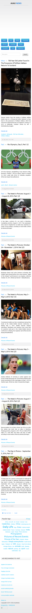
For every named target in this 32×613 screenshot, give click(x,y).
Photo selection (23, 532)
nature (10, 549)
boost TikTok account (6, 592)
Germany (17, 530)
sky (20, 548)
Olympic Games (13, 185)
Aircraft (11, 522)
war (20, 550)
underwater (15, 550)
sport (2, 185)
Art (15, 522)
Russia (26, 539)
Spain (3, 544)
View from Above (26, 544)
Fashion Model (26, 527)
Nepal (16, 532)
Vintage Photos (7, 546)
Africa (6, 522)
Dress (19, 527)
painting (16, 548)
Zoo (13, 546)
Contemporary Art (26, 524)
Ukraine (19, 544)
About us (3, 600)
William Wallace (5, 135)
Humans (23, 530)
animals (18, 546)
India (28, 530)
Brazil (6, 185)
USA (14, 544)
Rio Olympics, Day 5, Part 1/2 (18, 144)
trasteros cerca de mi (6, 585)
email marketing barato (7, 588)
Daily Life (8, 526)
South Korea (27, 541)
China (18, 524)
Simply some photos (16, 541)
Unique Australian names (7, 578)
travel (27, 548)
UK (11, 544)
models (5, 548)
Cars (26, 522)
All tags (28, 518)
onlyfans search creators (7, 574)
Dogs (15, 527)
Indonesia (7, 532)
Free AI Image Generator (7, 568)
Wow (3, 61)
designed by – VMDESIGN (8, 605)
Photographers (16, 534)
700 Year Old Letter (18, 134)
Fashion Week (6, 530)
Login (15, 513)
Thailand (7, 544)
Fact (2, 144)
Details (3, 131)
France (13, 530)
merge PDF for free (6, 581)
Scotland (3, 134)
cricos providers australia (7, 595)
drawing (27, 546)
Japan (12, 532)
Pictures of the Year (11, 539)
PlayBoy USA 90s (5, 571)
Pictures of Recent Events (8, 236)
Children (13, 524)
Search (25, 54)
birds (23, 546)
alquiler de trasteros (6, 564)
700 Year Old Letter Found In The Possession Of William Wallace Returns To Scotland (15, 63)
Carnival (22, 522)
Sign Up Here (7, 513)
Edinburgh (9, 134)
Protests (22, 539)
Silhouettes (5, 541)
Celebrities (6, 524)
